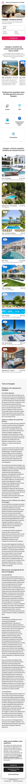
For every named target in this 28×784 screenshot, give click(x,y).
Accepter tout (13, 765)
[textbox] (7, 33)
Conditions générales (18, 781)
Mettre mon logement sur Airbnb (15, 2)
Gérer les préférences (13, 774)
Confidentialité (7, 781)
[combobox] (13, 28)
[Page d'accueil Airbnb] (3, 2)
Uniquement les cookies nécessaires (13, 769)
